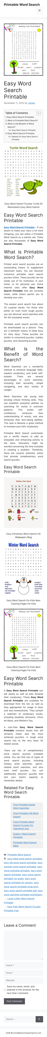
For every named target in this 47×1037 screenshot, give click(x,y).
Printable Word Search (22, 5)
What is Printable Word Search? (22, 120)
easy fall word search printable (20, 862)
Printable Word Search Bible (25, 844)
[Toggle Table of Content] (37, 113)
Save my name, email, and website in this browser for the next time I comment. (23, 989)
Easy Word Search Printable (20, 117)
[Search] (39, 1019)
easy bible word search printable (24, 858)
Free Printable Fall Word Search (25, 815)
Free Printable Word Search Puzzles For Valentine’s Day (23, 825)
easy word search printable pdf (20, 890)
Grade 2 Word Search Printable (24, 836)
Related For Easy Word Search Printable (25, 138)
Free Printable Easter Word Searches (24, 806)
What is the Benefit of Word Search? (21, 125)
